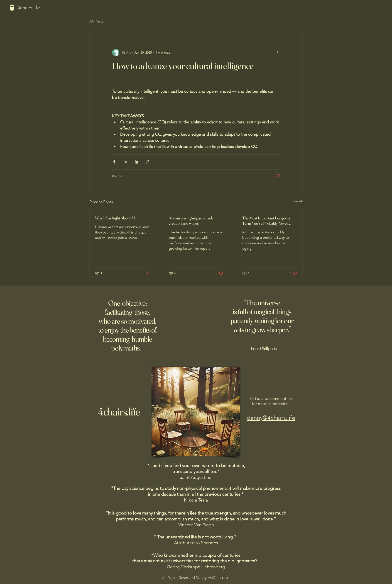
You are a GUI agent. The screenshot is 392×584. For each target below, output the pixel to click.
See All (298, 201)
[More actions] (277, 52)
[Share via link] (147, 162)
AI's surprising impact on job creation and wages (191, 220)
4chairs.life (119, 411)
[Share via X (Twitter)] (125, 162)
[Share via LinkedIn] (136, 162)
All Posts (96, 21)
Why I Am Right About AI (115, 218)
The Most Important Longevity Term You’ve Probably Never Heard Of (266, 220)
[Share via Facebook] (114, 162)
